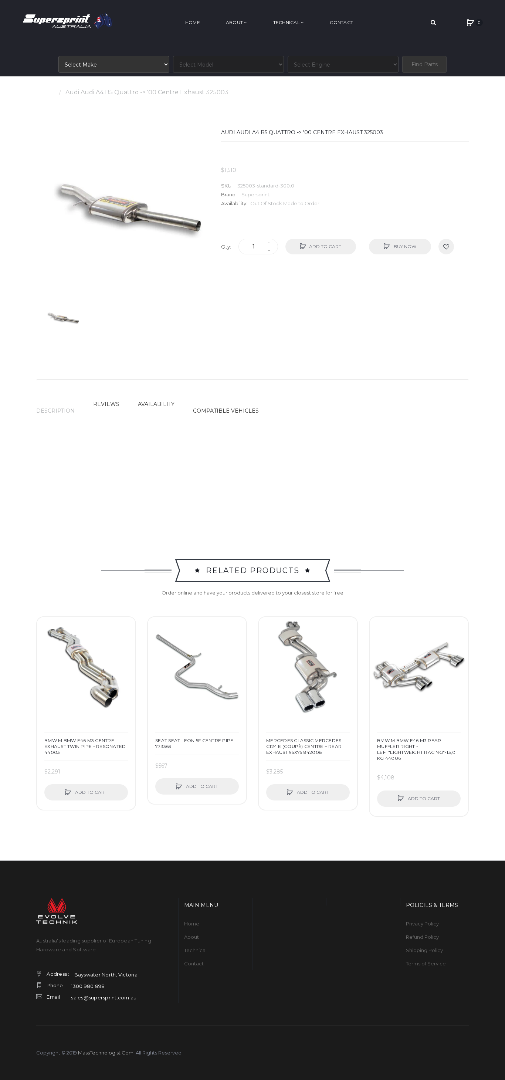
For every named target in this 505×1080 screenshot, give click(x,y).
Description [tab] (55, 410)
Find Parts (424, 64)
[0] (470, 22)
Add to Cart (325, 246)
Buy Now (404, 246)
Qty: (226, 247)
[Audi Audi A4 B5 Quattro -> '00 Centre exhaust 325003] (62, 317)
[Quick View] (46, 654)
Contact (194, 963)
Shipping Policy (424, 950)
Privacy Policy (422, 924)
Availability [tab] (156, 404)
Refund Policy (422, 937)
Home (45, 92)
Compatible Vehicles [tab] (226, 410)
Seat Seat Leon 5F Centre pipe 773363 (194, 743)
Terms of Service (426, 963)
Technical (195, 950)
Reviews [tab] (106, 404)
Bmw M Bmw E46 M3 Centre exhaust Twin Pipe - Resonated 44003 (85, 746)
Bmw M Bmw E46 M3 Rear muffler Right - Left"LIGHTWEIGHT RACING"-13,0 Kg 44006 (416, 749)
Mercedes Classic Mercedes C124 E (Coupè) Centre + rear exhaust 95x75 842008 (304, 746)
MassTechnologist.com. (106, 1053)
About (191, 937)
